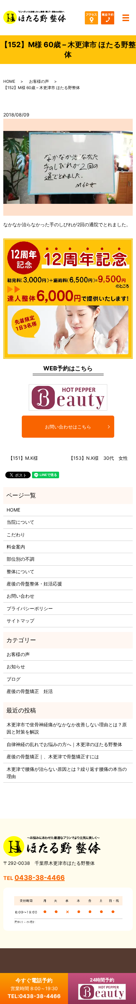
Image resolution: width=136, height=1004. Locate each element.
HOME (9, 81)
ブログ (13, 679)
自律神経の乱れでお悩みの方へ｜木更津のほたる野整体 (64, 744)
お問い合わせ (20, 596)
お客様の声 (39, 81)
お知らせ (16, 666)
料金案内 (16, 546)
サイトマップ (20, 620)
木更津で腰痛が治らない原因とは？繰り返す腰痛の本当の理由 (67, 772)
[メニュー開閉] (125, 18)
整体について (20, 571)
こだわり (16, 534)
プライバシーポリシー (30, 608)
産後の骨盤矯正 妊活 (30, 691)
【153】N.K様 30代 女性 (98, 458)
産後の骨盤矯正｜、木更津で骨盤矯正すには (53, 756)
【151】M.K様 (23, 458)
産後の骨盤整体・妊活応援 (34, 583)
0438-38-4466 (40, 878)
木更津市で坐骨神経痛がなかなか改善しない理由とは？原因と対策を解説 (67, 728)
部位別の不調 (20, 559)
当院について (20, 522)
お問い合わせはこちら (68, 426)
